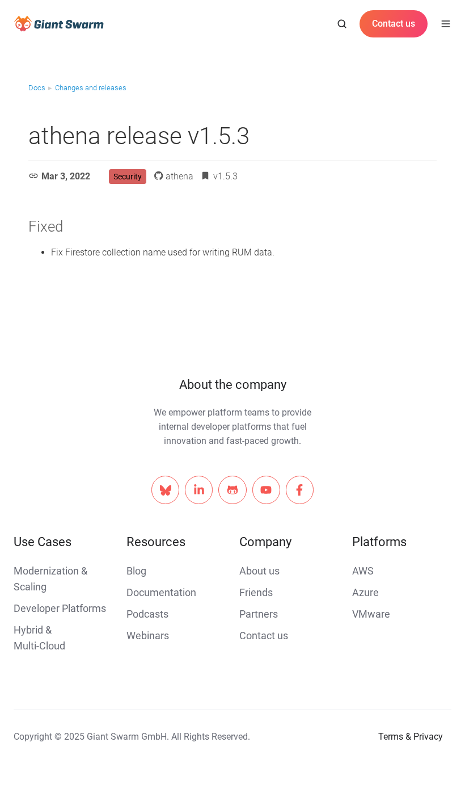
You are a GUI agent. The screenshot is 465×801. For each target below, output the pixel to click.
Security (127, 176)
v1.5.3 (225, 176)
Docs (36, 87)
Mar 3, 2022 (65, 176)
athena (179, 176)
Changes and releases (90, 87)
